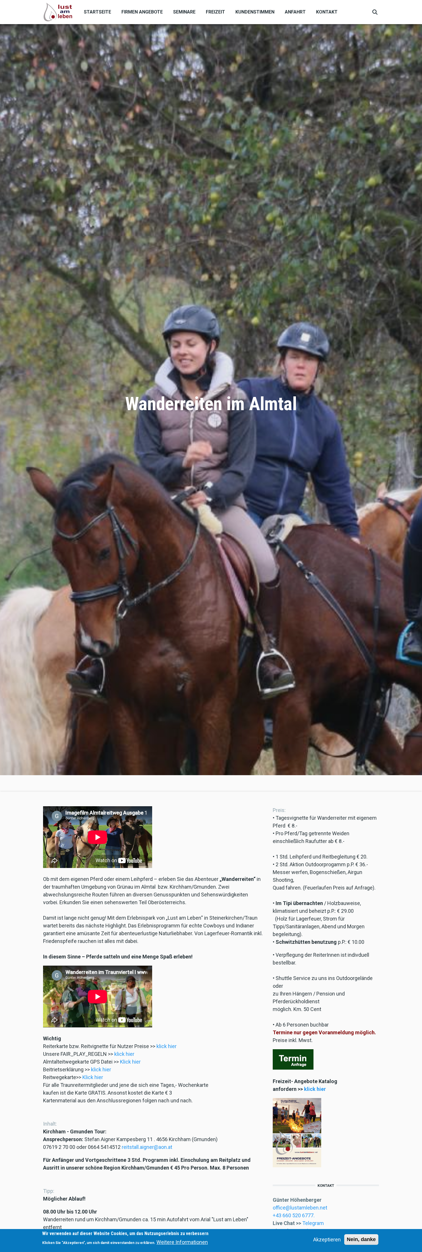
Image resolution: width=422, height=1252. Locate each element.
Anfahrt (295, 12)
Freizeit (215, 12)
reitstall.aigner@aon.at (147, 1147)
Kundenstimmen (254, 12)
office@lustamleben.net (300, 1208)
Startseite (97, 12)
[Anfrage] (293, 1059)
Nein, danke (361, 1239)
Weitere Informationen (182, 1242)
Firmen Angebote (142, 12)
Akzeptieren (327, 1239)
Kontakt (327, 12)
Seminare (184, 12)
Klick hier (130, 1062)
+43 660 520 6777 (293, 1215)
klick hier (166, 1046)
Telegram (313, 1223)
